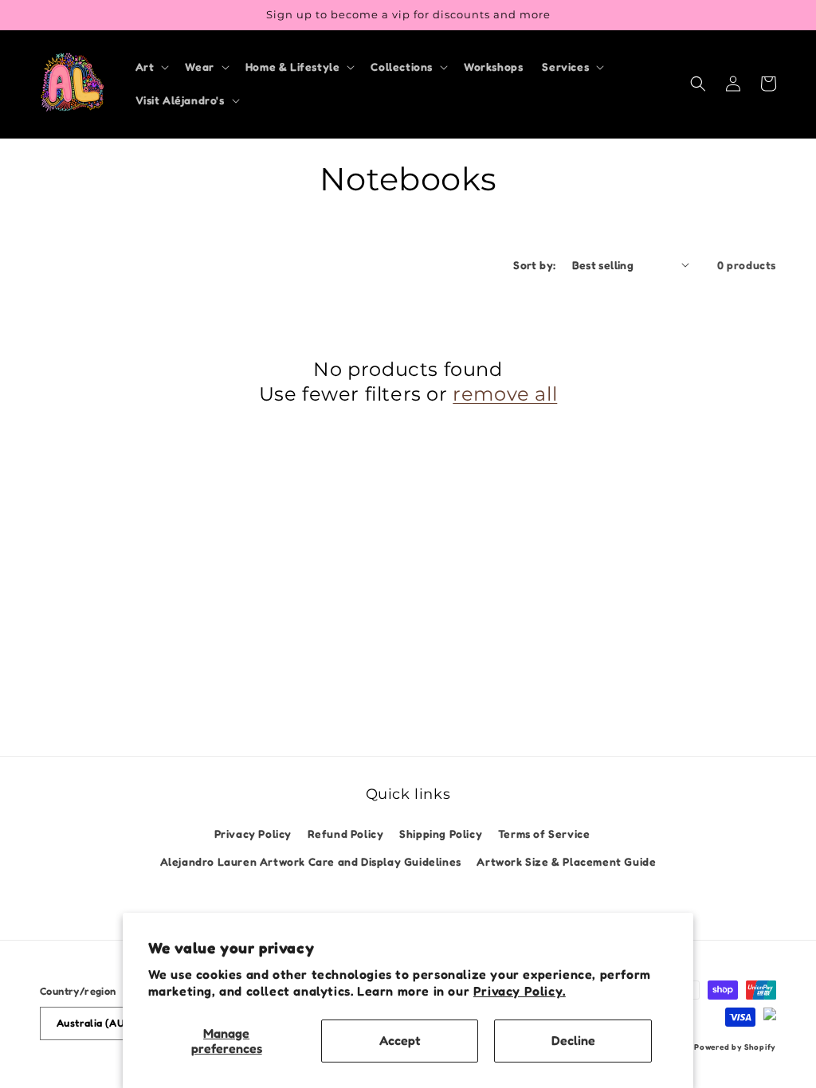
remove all (505, 393)
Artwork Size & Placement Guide (566, 861)
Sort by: (534, 265)
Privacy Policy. (519, 991)
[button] (151, 67)
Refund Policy (346, 833)
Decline (573, 1040)
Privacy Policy (253, 833)
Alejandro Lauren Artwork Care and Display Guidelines (310, 861)
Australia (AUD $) (100, 1022)
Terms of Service (544, 833)
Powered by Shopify (735, 1046)
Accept (400, 1040)
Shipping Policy (440, 833)
